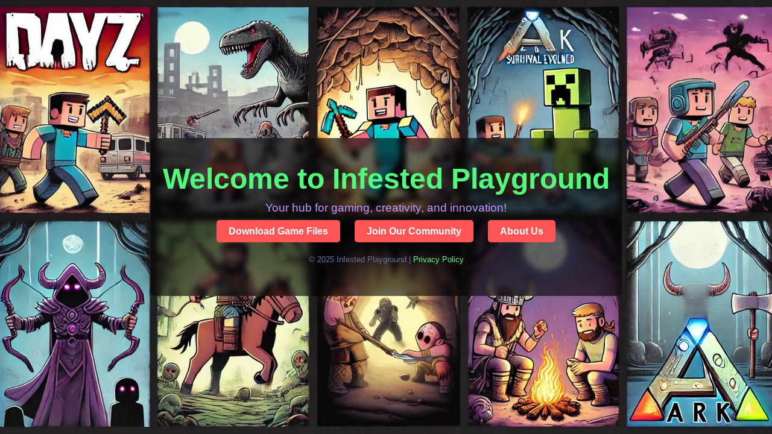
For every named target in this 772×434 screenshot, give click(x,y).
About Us (521, 231)
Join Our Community (414, 231)
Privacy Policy (438, 259)
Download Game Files (278, 231)
